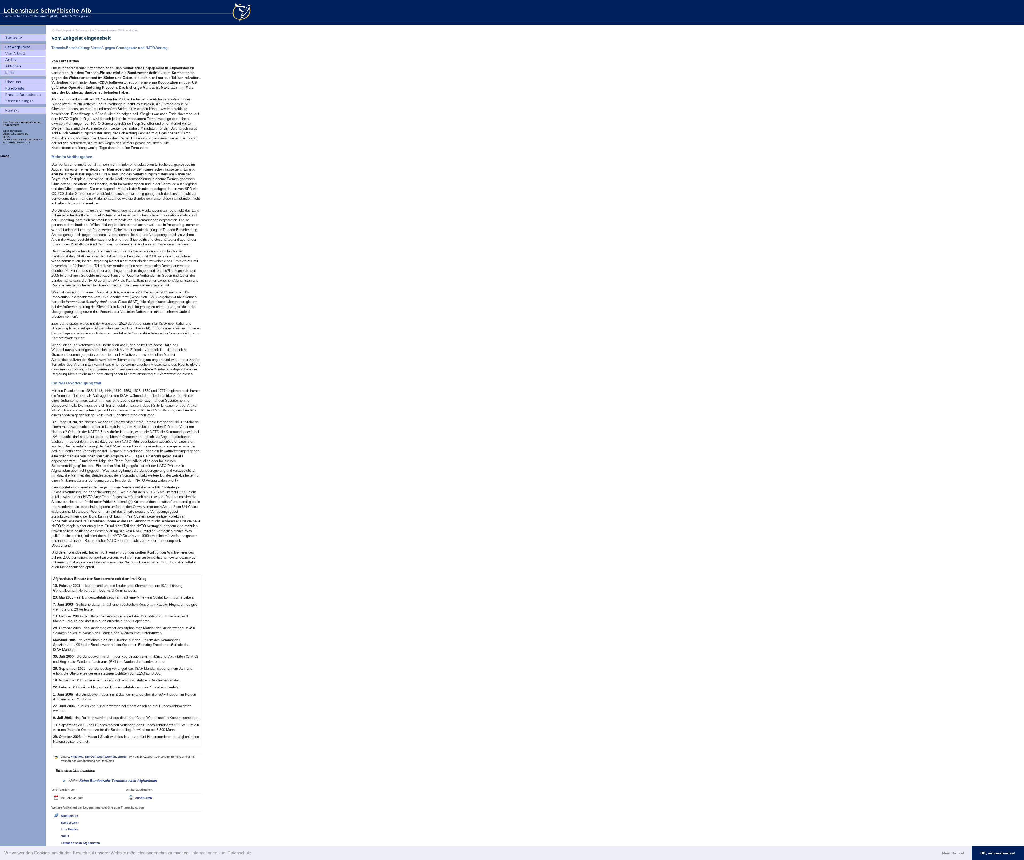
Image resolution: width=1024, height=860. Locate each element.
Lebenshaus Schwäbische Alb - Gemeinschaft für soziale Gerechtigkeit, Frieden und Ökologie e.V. (46, 12)
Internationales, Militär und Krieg (117, 30)
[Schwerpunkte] (23, 47)
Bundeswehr (70, 822)
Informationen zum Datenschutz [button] (221, 853)
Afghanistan (69, 815)
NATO (65, 836)
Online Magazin (62, 30)
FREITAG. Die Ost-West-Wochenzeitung (99, 756)
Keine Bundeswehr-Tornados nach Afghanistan (118, 781)
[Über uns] (23, 82)
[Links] (23, 73)
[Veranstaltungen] (23, 101)
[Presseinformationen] (23, 95)
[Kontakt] (23, 110)
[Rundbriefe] (23, 88)
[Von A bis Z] (23, 53)
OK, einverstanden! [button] (997, 853)
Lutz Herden (69, 829)
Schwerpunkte (84, 30)
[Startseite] (23, 37)
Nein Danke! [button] (953, 853)
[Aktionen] (23, 66)
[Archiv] (23, 60)
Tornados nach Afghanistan (80, 843)
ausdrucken (143, 798)
